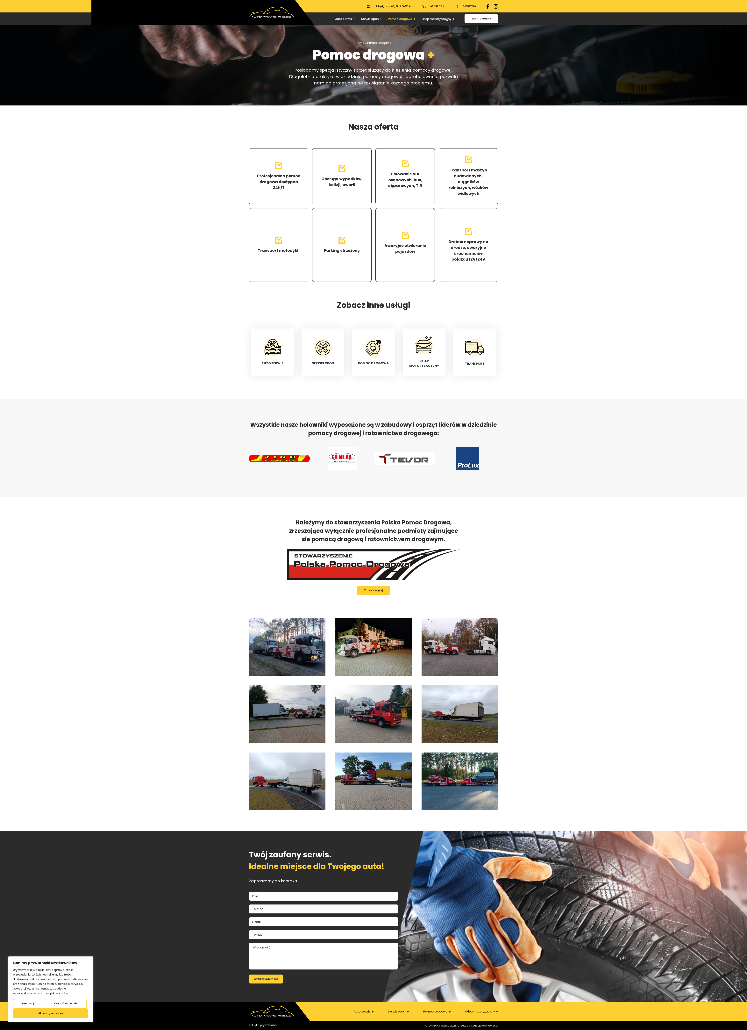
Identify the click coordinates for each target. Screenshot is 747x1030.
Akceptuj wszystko (50, 1013)
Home (360, 43)
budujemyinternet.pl (485, 1025)
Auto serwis (343, 19)
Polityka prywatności (263, 1025)
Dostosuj (28, 1003)
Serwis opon (370, 19)
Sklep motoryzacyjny (436, 19)
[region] (50, 989)
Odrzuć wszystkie (65, 1003)
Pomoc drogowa (400, 19)
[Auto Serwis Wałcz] (488, 6)
